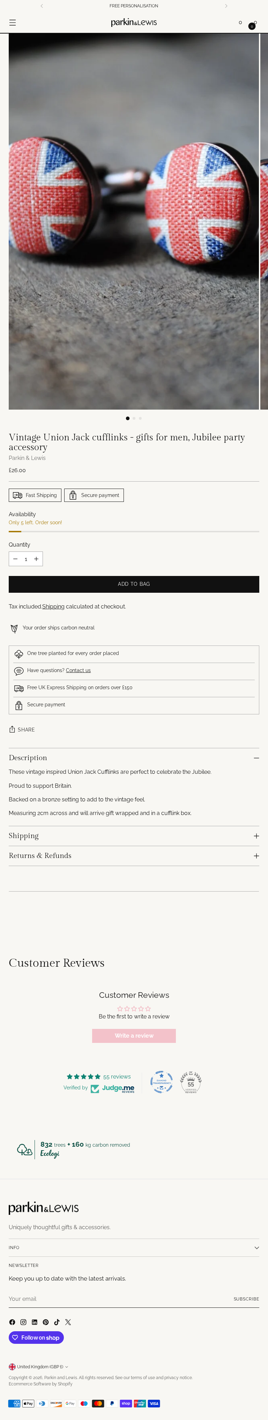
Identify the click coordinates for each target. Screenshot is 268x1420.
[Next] (226, 6)
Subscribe (246, 1299)
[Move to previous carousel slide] (237, 919)
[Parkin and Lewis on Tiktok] (57, 1323)
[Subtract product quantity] (15, 559)
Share (26, 730)
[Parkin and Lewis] (134, 22)
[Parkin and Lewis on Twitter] (69, 1323)
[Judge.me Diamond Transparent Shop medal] (161, 1082)
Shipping (53, 606)
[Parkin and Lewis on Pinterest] (46, 1323)
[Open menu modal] (12, 22)
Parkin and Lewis (60, 1377)
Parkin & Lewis (27, 458)
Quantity (19, 544)
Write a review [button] (134, 1035)
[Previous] (42, 6)
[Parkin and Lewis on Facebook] (13, 1323)
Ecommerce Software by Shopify (41, 1384)
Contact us (78, 670)
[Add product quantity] (36, 559)
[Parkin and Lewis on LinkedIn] (35, 1323)
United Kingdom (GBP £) (40, 1366)
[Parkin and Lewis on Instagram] (24, 1323)
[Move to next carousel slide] (253, 919)
